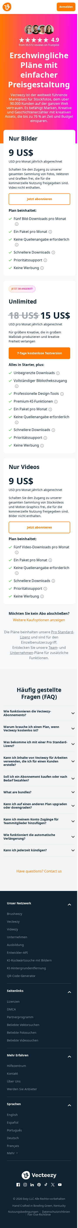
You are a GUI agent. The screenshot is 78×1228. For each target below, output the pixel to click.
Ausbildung (15, 945)
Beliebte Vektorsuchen (23, 1030)
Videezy (12, 929)
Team (53, 647)
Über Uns (14, 1086)
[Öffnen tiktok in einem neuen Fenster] (44, 1190)
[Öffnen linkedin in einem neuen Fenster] (30, 1190)
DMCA (11, 1014)
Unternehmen (21, 652)
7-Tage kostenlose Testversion (39, 353)
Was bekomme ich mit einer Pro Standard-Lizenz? (27, 744)
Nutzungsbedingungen (37, 1217)
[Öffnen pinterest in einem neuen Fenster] (37, 1190)
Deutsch (13, 1143)
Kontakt (12, 1079)
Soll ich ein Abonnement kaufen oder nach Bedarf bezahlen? (31, 778)
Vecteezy (13, 921)
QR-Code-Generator (21, 981)
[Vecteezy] (7, 7)
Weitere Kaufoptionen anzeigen (39, 620)
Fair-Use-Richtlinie (55, 1220)
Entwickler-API (17, 952)
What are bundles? (17, 792)
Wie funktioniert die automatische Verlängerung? (29, 837)
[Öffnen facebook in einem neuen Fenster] (16, 1190)
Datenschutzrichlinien (26, 1220)
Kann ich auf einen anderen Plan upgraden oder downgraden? (27, 806)
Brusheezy (14, 914)
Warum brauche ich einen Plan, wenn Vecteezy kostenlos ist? (31, 728)
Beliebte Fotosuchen (21, 1038)
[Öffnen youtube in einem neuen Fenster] (58, 1190)
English (12, 1120)
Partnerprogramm (20, 1022)
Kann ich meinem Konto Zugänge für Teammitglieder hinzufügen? (30, 821)
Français (13, 1151)
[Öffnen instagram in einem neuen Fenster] (23, 1190)
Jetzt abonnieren (39, 199)
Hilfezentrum (16, 1071)
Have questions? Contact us (37, 871)
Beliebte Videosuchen (22, 1045)
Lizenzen (13, 1007)
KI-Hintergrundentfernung (26, 973)
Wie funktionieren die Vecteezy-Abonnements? (27, 713)
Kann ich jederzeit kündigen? (25, 850)
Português (14, 1135)
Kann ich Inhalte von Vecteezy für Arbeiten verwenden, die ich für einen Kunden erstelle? (31, 761)
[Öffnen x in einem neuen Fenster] (51, 1190)
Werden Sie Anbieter (22, 1094)
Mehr (11, 1158)
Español (12, 1128)
